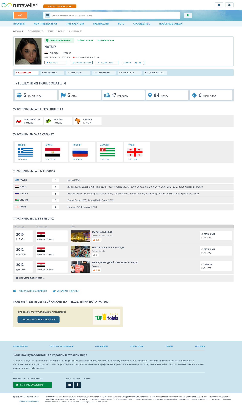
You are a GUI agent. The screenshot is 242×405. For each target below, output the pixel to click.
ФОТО (121, 23)
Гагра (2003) (94, 200)
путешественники (35, 31)
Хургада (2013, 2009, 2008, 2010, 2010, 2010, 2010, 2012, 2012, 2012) (150, 186)
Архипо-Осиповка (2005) (167, 193)
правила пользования (29, 401)
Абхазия (24, 200)
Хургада (61, 31)
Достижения (50, 72)
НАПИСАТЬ (53, 62)
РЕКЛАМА (200, 346)
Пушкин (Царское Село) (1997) (97, 193)
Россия (24, 193)
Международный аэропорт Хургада (115, 262)
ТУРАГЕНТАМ (137, 346)
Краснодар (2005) (190, 193)
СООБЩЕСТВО (141, 23)
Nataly (50, 46)
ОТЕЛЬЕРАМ (101, 346)
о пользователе (155, 72)
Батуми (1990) (90, 206)
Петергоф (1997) (121, 193)
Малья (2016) (74, 179)
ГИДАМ (169, 346)
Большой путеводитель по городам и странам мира (50, 355)
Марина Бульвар (102, 232)
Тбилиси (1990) (75, 206)
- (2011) (111, 186)
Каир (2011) (101, 186)
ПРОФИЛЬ (19, 23)
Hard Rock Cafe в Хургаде (108, 247)
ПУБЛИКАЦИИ (101, 23)
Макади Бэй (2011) (194, 186)
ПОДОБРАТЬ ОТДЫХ (170, 23)
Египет (50, 31)
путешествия (24, 72)
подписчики (127, 72)
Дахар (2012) (88, 186)
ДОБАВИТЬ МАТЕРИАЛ (60, 6)
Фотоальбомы (103, 72)
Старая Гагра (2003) (77, 200)
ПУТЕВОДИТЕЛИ (75, 23)
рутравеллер (18, 31)
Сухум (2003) (108, 200)
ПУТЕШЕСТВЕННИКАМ (61, 346)
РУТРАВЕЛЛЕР (20, 346)
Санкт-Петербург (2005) (142, 193)
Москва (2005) (75, 193)
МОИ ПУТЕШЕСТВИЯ (45, 23)
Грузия (23, 206)
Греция (23, 179)
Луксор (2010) (74, 186)
